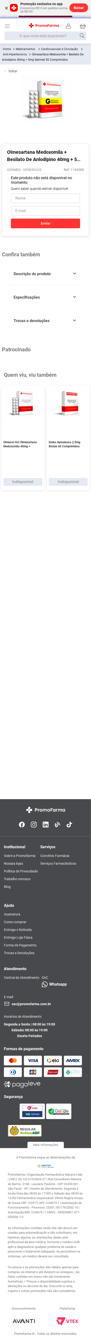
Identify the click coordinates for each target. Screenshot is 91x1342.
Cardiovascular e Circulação (59, 49)
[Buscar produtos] (82, 35)
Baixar (79, 8)
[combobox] (46, 36)
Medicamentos (25, 49)
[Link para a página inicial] (7, 49)
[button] (45, 274)
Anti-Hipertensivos (15, 54)
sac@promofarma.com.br (31, 1004)
